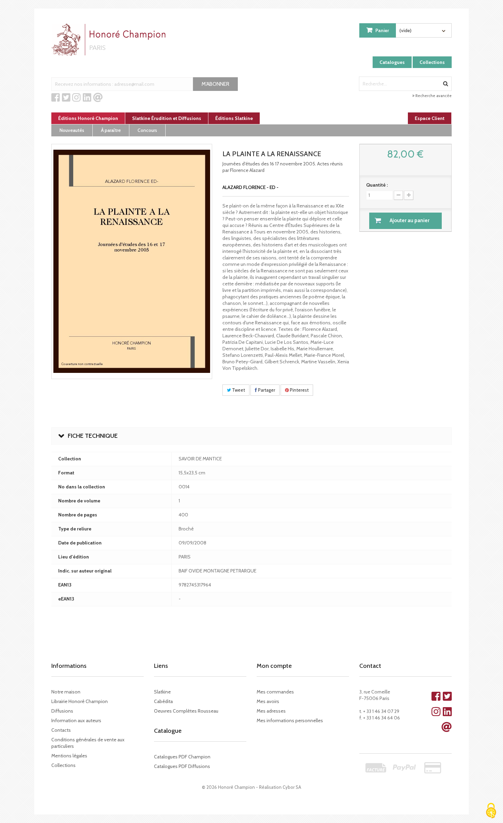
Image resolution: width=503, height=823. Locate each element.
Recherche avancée (433, 95)
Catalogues (392, 62)
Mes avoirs (268, 701)
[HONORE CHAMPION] (110, 39)
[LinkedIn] (87, 98)
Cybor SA (292, 787)
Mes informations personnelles (290, 720)
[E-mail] (98, 98)
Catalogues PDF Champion (182, 757)
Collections (432, 62)
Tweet (238, 390)
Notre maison (65, 692)
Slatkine (162, 692)
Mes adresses (271, 711)
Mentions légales (69, 756)
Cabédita (163, 701)
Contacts (61, 730)
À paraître (111, 130)
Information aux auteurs (76, 720)
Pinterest (299, 390)
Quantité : (377, 185)
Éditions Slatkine (234, 118)
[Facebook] (55, 98)
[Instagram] (76, 98)
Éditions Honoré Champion (88, 118)
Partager (266, 390)
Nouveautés (72, 130)
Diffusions (62, 711)
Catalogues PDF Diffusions (182, 766)
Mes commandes (275, 692)
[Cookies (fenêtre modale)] (491, 811)
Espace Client (429, 118)
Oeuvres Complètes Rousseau (186, 711)
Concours (147, 130)
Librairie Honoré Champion (79, 701)
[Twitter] (66, 98)
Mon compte (274, 666)
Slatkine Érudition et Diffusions (166, 118)
